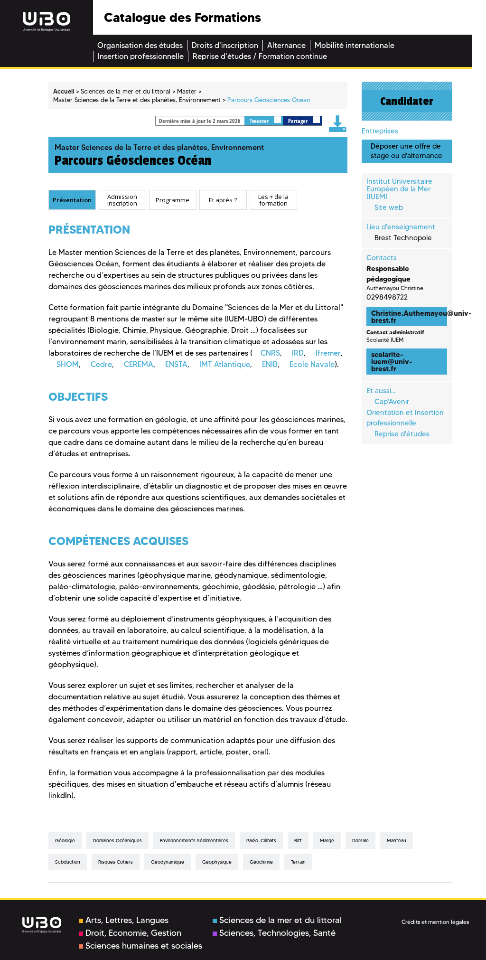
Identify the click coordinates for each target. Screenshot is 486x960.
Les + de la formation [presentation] (273, 200)
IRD (298, 353)
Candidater (406, 101)
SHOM (67, 364)
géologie (65, 841)
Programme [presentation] (172, 200)
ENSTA (176, 364)
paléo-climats (261, 841)
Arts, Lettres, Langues (126, 920)
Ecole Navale (312, 364)
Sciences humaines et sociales (143, 946)
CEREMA (138, 364)
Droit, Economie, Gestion (133, 933)
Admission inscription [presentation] (122, 200)
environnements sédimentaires (194, 841)
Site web (388, 207)
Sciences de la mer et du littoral (280, 920)
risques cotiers (115, 862)
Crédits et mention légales (435, 921)
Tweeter (260, 121)
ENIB (270, 364)
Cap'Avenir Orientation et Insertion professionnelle (405, 412)
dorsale (360, 841)
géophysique (217, 862)
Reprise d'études (402, 434)
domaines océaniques (117, 841)
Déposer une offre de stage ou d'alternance (406, 151)
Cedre (101, 364)
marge (327, 841)
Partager (298, 121)
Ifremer (328, 353)
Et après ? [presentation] (223, 200)
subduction (67, 862)
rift (298, 841)
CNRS (270, 353)
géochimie (261, 862)
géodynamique (167, 862)
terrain (298, 862)
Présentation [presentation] (72, 200)
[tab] (72, 200)
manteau (396, 841)
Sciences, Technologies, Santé (277, 933)
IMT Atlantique (224, 364)
